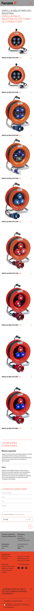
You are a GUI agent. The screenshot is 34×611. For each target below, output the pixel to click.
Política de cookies (7, 568)
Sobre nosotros (6, 556)
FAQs (19, 548)
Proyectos (5, 546)
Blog (3, 548)
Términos (16, 514)
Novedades (5, 544)
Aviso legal (5, 564)
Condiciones (21, 514)
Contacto (5, 558)
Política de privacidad (8, 566)
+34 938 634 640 (24, 564)
